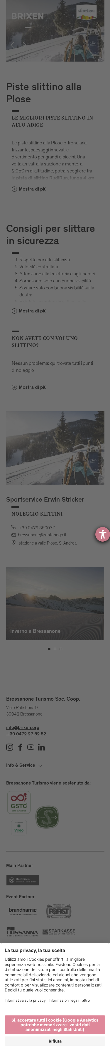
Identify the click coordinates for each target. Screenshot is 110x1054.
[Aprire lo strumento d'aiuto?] (102, 534)
